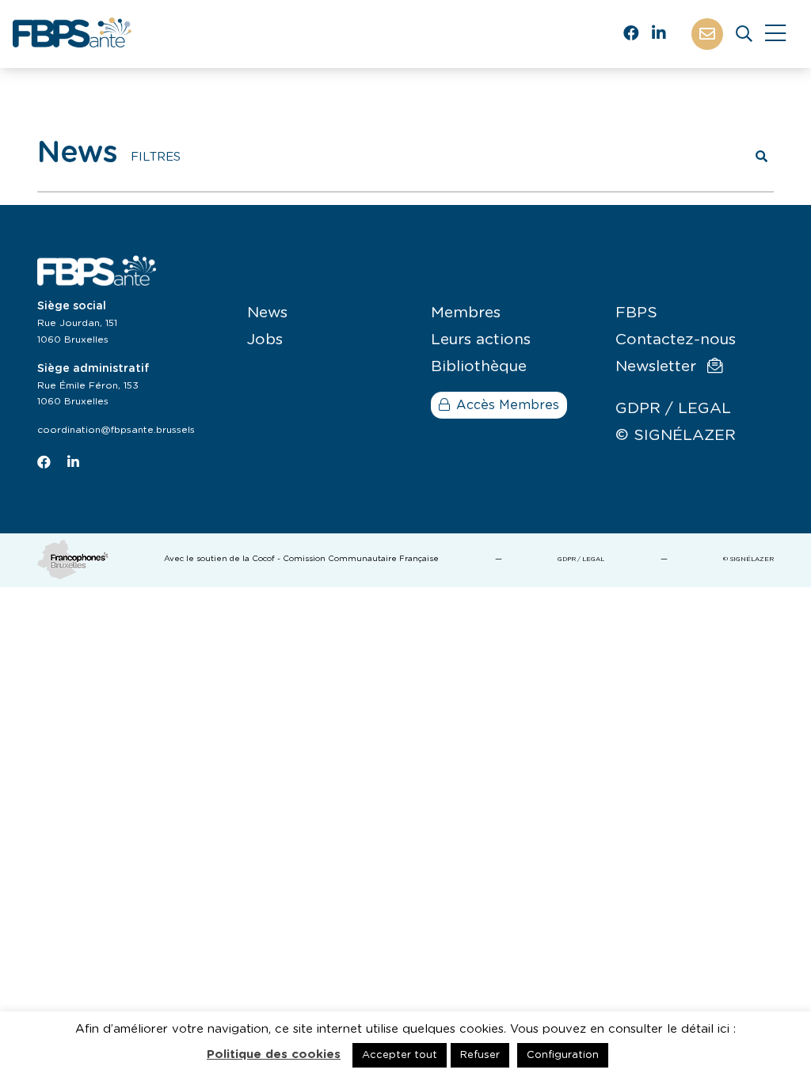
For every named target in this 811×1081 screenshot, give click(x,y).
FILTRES (156, 157)
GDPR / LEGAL (673, 408)
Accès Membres (507, 405)
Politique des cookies (274, 1054)
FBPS (636, 313)
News (267, 313)
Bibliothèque (479, 366)
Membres (466, 313)
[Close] (775, 34)
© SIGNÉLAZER (675, 435)
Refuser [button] (480, 1055)
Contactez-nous (675, 339)
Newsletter (658, 366)
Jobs (265, 339)
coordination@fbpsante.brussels (116, 429)
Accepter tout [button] (399, 1055)
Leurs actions (481, 339)
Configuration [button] (563, 1055)
